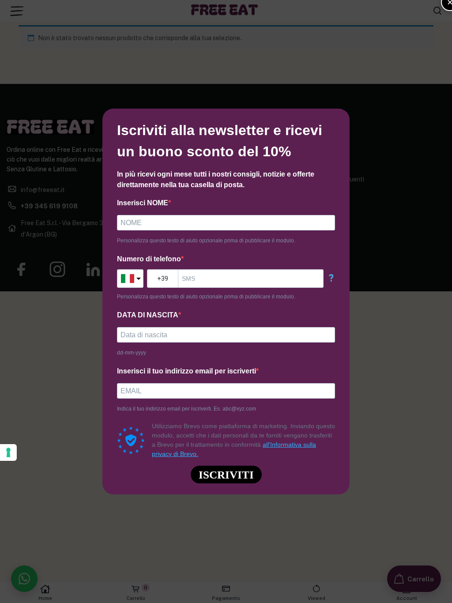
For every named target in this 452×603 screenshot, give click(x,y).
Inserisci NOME (142, 203)
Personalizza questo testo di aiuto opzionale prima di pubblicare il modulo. (206, 240)
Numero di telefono (149, 259)
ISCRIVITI (226, 475)
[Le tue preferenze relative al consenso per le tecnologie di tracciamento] (8, 452)
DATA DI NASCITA (147, 315)
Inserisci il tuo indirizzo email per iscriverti (186, 371)
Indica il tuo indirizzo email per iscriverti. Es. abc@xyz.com (186, 409)
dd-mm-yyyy (131, 353)
